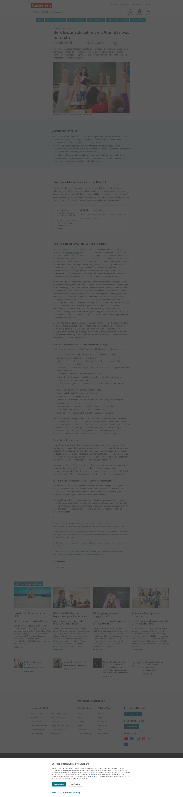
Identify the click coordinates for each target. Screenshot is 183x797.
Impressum (56, 792)
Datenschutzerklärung (71, 792)
